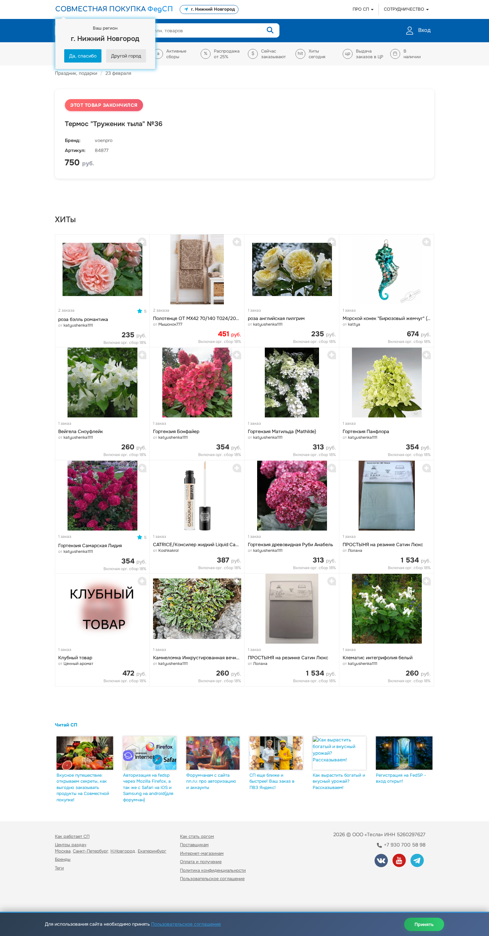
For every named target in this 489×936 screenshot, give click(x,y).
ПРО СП (361, 9)
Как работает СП (72, 836)
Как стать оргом (197, 836)
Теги (59, 868)
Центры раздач (70, 845)
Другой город (126, 56)
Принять (424, 924)
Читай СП (66, 725)
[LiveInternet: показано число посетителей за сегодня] (69, 897)
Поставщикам (194, 845)
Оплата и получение (201, 861)
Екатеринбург (152, 851)
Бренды (63, 859)
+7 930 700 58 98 (404, 845)
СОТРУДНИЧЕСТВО (404, 9)
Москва (63, 851)
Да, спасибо (82, 56)
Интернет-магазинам (202, 853)
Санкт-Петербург (90, 851)
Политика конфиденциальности (213, 870)
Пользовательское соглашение (212, 878)
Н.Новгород (122, 851)
